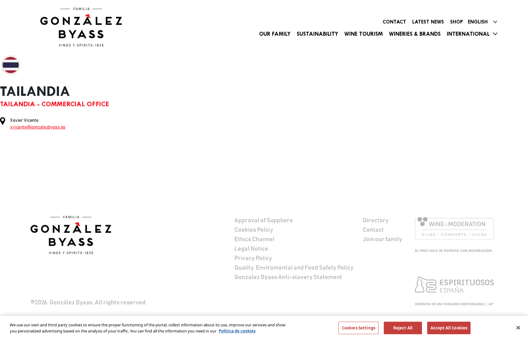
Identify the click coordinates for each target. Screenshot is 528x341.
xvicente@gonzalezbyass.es (37, 127)
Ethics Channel (254, 239)
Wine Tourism (363, 34)
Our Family (275, 34)
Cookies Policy (253, 230)
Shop (456, 22)
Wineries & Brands (415, 34)
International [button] (468, 34)
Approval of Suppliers (263, 220)
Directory (376, 220)
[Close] (518, 327)
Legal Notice (251, 249)
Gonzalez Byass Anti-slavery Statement (288, 277)
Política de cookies (237, 330)
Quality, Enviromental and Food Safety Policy (294, 268)
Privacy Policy (253, 258)
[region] (264, 328)
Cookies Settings (358, 328)
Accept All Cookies (449, 328)
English (478, 22)
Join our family (382, 239)
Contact (394, 22)
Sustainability (317, 34)
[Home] (83, 27)
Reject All (403, 328)
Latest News (428, 22)
